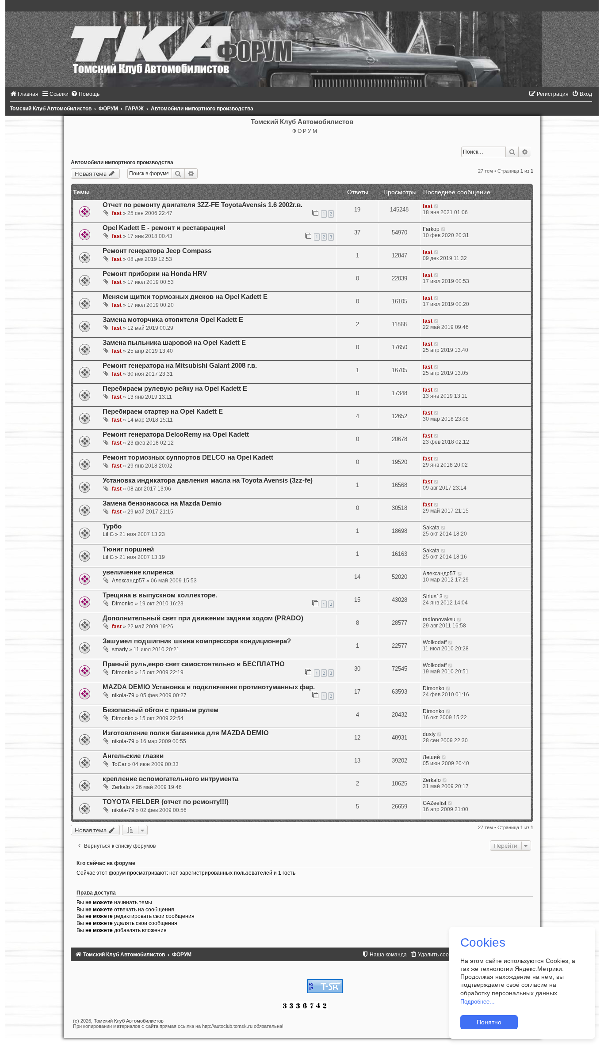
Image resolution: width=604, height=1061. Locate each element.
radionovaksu (439, 619)
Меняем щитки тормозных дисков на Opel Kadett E (185, 296)
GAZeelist (434, 803)
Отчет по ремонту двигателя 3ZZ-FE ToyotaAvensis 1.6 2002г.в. (202, 204)
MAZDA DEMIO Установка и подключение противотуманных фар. (209, 687)
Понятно (489, 1022)
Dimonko (123, 603)
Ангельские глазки (133, 755)
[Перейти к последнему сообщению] (437, 206)
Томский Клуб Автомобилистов (129, 1020)
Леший (431, 757)
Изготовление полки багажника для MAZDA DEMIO (186, 732)
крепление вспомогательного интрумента (170, 778)
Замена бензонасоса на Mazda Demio (162, 503)
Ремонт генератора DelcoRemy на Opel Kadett (176, 434)
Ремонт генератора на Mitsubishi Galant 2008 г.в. (180, 365)
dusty (429, 734)
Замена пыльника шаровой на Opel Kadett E (174, 342)
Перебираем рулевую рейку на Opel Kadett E (175, 388)
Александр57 (128, 581)
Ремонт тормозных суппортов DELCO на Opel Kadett (188, 457)
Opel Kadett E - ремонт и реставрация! (164, 227)
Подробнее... (477, 1001)
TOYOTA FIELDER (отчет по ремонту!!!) (166, 801)
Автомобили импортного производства (122, 162)
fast (117, 213)
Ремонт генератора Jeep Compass (157, 250)
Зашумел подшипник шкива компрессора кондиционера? (197, 641)
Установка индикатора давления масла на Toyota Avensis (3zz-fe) (208, 480)
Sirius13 (433, 596)
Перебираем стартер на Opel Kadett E (163, 411)
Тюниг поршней (128, 549)
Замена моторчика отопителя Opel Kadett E (173, 319)
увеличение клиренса (138, 572)
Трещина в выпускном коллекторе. (160, 595)
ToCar (119, 764)
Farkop (431, 229)
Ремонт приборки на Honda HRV (155, 273)
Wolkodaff (435, 642)
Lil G (108, 534)
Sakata (431, 528)
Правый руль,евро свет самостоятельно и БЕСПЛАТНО (194, 664)
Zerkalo (121, 787)
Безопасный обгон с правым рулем (160, 710)
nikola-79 (123, 695)
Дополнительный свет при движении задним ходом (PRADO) (203, 618)
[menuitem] (24, 94)
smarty (120, 649)
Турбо (112, 526)
